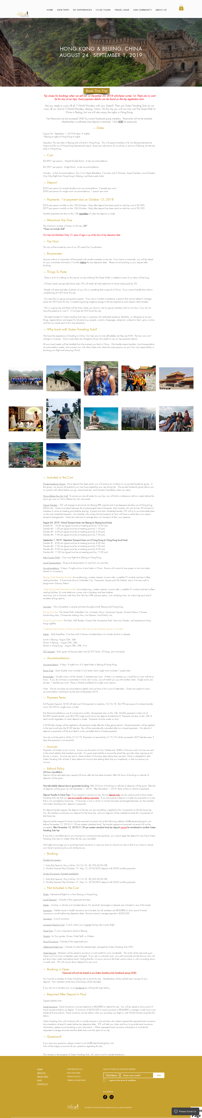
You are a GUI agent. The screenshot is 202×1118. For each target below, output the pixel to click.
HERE (120, 121)
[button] (181, 7)
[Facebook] (105, 1097)
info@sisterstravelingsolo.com (138, 821)
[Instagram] (112, 1097)
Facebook (79, 987)
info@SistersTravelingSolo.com (100, 1043)
